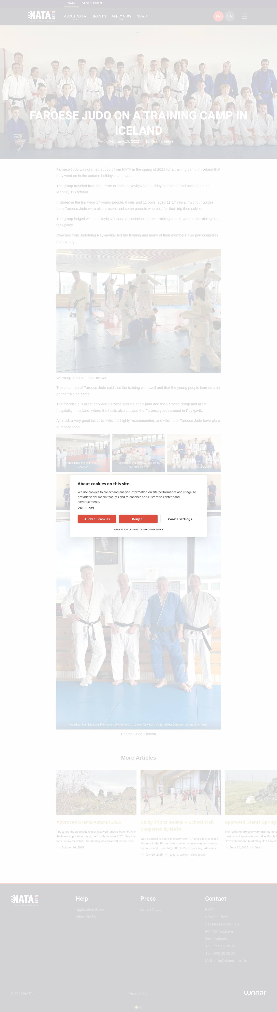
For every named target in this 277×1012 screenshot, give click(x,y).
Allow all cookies (97, 519)
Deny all (138, 519)
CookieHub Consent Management (145, 529)
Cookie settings (180, 519)
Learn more (86, 507)
